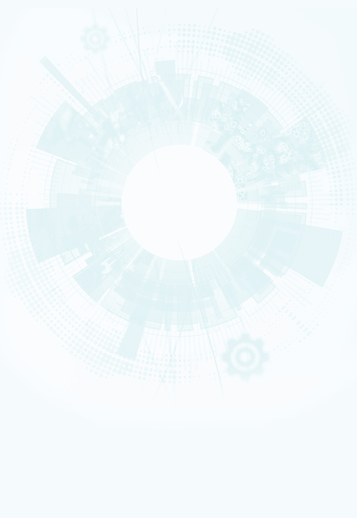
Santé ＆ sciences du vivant (26, 112)
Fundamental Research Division (313, 413)
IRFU (29, 506)
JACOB (18, 181)
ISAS (17, 160)
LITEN (18, 168)
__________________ (29, 379)
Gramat (19, 295)
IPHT (17, 195)
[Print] (15, 206)
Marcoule (19, 282)
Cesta (18, 290)
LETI (17, 173)
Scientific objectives (28, 74)
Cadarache (25, 410)
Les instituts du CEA (23, 453)
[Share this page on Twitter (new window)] (35, 223)
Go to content (189, 396)
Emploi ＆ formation (23, 346)
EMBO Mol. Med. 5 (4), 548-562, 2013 (38, 247)
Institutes (20, 88)
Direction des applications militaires (39, 390)
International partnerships (33, 119)
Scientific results (26, 139)
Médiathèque (21, 362)
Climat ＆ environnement (25, 114)
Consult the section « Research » (21, 125)
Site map (16, 302)
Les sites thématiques (24, 384)
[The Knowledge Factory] (43, 28)
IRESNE (18, 157)
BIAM (18, 192)
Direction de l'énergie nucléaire (36, 393)
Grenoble (24, 412)
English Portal (306, 402)
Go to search (192, 402)
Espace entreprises (29, 376)
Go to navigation (190, 399)
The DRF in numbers (27, 84)
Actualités (17, 440)
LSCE (18, 186)
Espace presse (27, 446)
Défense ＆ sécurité (23, 98)
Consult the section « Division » (20, 94)
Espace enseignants (30, 370)
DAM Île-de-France (23, 285)
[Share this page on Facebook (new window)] (36, 217)
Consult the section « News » (18, 150)
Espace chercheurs (29, 368)
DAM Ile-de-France (29, 415)
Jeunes (18, 360)
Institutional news (27, 144)
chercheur (20, 349)
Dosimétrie (20, 365)
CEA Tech (305, 410)
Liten (29, 470)
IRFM (29, 503)
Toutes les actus (28, 443)
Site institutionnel (133, 334)
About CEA (305, 407)
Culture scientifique (23, 354)
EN (297, 396)
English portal (26, 381)
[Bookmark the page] (23, 212)
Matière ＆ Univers (22, 109)
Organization (23, 79)
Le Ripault (19, 293)
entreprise (20, 352)
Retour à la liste (14, 273)
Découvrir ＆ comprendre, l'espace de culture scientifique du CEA (55, 432)
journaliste (20, 344)
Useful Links (306, 405)
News (15, 59)
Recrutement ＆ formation (25, 43)
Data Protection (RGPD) (25, 299)
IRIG (29, 508)
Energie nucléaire (22, 51)
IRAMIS (29, 500)
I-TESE (18, 165)
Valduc (18, 287)
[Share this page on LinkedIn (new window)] (36, 229)
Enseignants (20, 357)
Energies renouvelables (24, 104)
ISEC (17, 163)
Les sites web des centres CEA (29, 401)
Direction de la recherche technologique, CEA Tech (47, 395)
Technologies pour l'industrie (26, 106)
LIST (17, 176)
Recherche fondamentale (25, 56)
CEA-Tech (19, 53)
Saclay (22, 404)
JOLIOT (18, 184)
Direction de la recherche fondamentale (41, 398)
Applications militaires (24, 48)
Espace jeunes (27, 373)
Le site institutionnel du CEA (35, 387)
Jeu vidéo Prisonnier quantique (36, 437)
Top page (7, 279)
